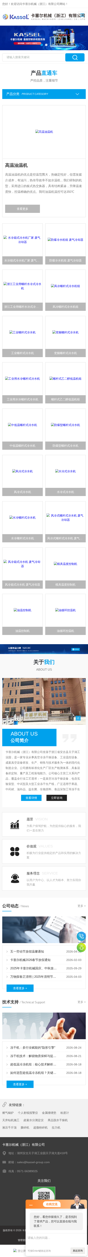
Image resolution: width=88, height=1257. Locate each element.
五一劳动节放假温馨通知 (27, 951)
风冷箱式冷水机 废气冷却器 (22, 584)
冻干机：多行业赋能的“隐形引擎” (32, 1047)
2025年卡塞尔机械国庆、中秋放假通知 (34, 968)
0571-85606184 (81, 936)
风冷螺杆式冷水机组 (65, 306)
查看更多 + (20, 988)
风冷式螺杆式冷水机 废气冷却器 (66, 538)
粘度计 (64, 1112)
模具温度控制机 (65, 584)
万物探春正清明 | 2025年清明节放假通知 (34, 976)
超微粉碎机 (40, 1127)
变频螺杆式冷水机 (65, 353)
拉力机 (56, 1127)
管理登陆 (23, 1240)
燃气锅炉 (8, 1112)
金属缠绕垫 (49, 1112)
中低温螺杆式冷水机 (22, 445)
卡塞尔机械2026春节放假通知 (30, 960)
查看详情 (31, 797)
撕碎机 (25, 1127)
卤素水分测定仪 (34, 1120)
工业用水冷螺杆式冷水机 (22, 399)
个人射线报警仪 (28, 1112)
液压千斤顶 (9, 1127)
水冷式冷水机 (65, 492)
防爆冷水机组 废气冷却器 (65, 260)
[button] (42, 45)
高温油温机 (16, 165)
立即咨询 (56, 797)
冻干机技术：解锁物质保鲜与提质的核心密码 (34, 1056)
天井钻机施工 (10, 1120)
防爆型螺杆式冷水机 (65, 445)
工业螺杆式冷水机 (22, 353)
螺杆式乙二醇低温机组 (65, 399)
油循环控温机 (65, 630)
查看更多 (22, 208)
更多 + (82, 905)
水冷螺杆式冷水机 (22, 538)
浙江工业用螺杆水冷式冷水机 (23, 306)
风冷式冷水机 (22, 492)
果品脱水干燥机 (58, 1120)
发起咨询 (78, 1250)
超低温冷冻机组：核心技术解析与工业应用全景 (34, 1064)
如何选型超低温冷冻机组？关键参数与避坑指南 (34, 1072)
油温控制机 (22, 630)
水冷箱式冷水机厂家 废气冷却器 (23, 260)
